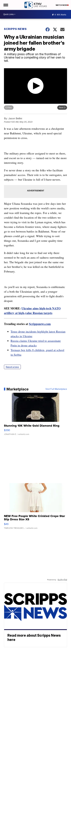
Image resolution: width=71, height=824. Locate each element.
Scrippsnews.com (40, 324)
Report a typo (12, 367)
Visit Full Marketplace (56, 389)
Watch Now (61, 5)
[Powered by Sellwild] (62, 580)
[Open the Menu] (5, 5)
